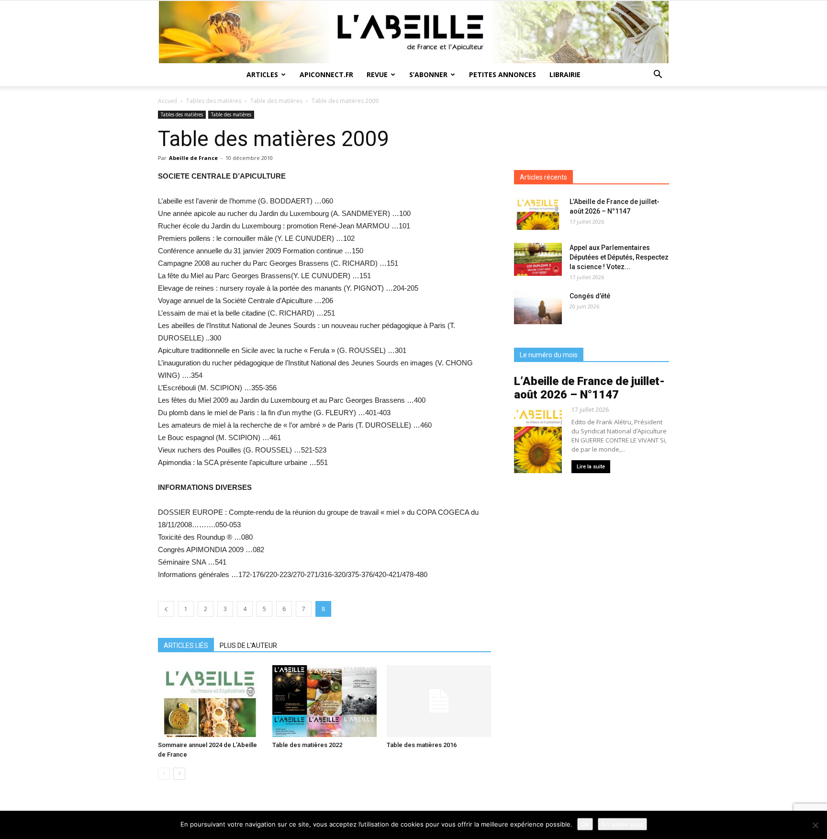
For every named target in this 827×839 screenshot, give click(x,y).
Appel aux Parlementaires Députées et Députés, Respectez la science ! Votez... (619, 257)
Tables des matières (213, 101)
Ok (585, 824)
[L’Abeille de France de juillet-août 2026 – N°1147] (538, 213)
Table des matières (276, 101)
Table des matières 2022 (307, 744)
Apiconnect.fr (326, 74)
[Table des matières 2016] (439, 701)
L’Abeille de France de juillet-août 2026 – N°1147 (589, 387)
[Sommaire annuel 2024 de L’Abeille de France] (210, 701)
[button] (657, 75)
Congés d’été (590, 296)
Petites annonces (502, 74)
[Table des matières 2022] (324, 701)
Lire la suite (591, 467)
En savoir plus (622, 824)
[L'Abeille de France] (413, 32)
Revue (377, 74)
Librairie (565, 74)
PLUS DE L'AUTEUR (248, 645)
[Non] (815, 825)
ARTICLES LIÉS (186, 645)
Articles (262, 74)
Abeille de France (193, 157)
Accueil (167, 101)
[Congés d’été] (538, 307)
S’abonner (428, 74)
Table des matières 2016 (422, 744)
